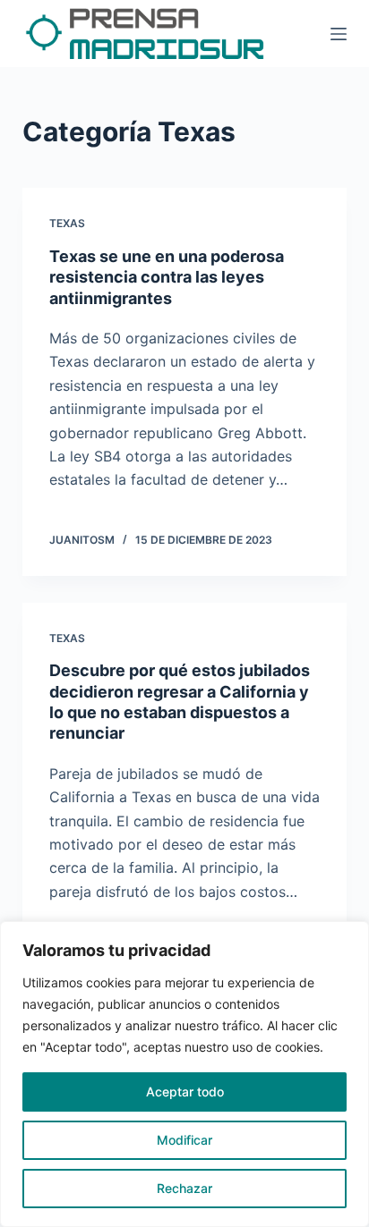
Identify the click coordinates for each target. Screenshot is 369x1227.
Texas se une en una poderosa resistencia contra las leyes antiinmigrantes (166, 277)
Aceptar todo (185, 1091)
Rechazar (184, 1188)
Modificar (184, 1139)
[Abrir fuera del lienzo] (338, 34)
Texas (67, 223)
